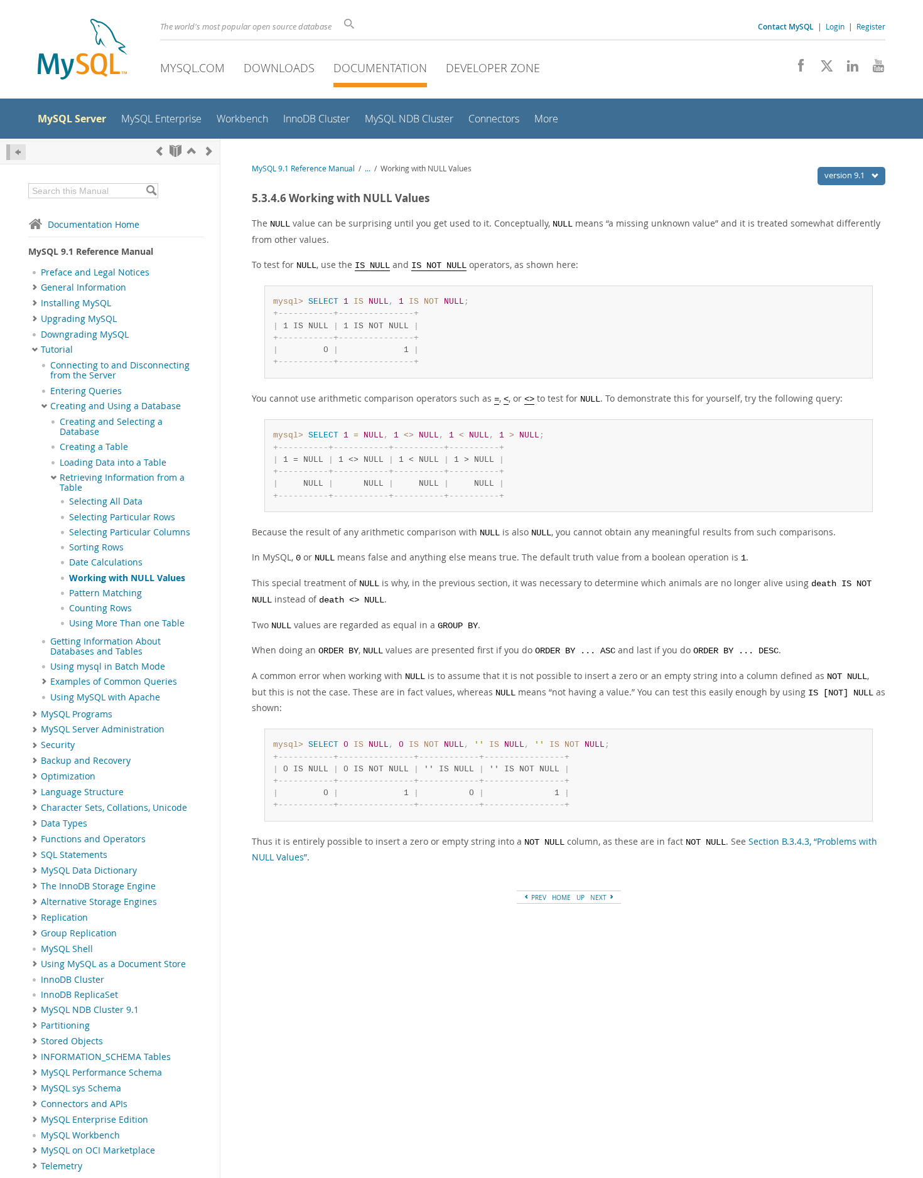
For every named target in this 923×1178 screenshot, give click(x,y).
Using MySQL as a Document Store (113, 964)
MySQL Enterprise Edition (94, 1119)
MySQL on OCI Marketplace (98, 1150)
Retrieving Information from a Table (122, 482)
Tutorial (57, 349)
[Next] (209, 151)
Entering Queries (86, 391)
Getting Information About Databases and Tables (105, 646)
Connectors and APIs (84, 1104)
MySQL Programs (76, 714)
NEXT (599, 897)
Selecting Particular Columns (129, 532)
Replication (64, 917)
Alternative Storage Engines (99, 902)
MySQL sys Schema (81, 1088)
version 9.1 (845, 175)
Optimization (68, 776)
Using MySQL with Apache (105, 697)
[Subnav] (35, 287)
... (367, 168)
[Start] (175, 151)
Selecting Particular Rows (122, 517)
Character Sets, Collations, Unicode (114, 807)
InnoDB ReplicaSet (79, 994)
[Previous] (159, 151)
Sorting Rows (96, 547)
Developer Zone (493, 67)
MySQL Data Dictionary (89, 870)
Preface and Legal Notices (95, 272)
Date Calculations (106, 562)
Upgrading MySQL (79, 318)
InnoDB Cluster (72, 979)
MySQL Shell (67, 949)
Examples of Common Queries (113, 681)
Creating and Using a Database (115, 406)
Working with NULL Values (127, 578)
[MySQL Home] (82, 50)
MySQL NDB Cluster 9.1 (90, 1009)
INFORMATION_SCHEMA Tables (106, 1057)
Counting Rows (100, 608)
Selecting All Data (106, 501)
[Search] (151, 191)
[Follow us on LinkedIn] (848, 69)
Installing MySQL (76, 303)
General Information (83, 287)
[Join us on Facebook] (796, 69)
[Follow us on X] (822, 69)
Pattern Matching (105, 593)
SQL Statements (74, 854)
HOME (561, 897)
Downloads (279, 67)
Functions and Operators (93, 839)
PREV (537, 897)
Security (58, 745)
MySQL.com (192, 67)
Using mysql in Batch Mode (107, 666)
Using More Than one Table (127, 623)
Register (870, 26)
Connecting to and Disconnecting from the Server (120, 370)
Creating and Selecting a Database (111, 426)
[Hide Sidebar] (16, 152)
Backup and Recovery (86, 760)
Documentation (380, 67)
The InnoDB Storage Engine (98, 886)
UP (580, 897)
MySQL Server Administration (103, 729)
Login (835, 26)
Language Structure (82, 792)
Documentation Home (93, 224)
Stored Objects (72, 1041)
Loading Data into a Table (113, 462)
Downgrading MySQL (85, 334)
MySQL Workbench (80, 1135)
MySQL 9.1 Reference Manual (303, 168)
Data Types (64, 823)
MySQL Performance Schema (101, 1072)
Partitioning (65, 1025)
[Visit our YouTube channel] (873, 69)
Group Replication (79, 933)
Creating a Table (94, 446)
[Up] (191, 151)
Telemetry (61, 1166)
